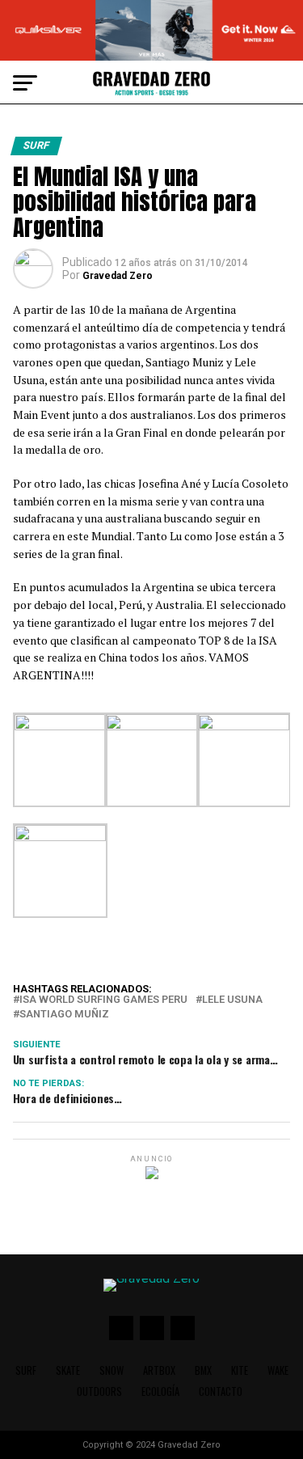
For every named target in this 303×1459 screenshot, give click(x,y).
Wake (277, 1370)
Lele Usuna (232, 1000)
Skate (68, 1370)
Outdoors (99, 1391)
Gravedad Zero (117, 275)
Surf (25, 1370)
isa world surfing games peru (103, 1000)
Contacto (220, 1391)
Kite (239, 1370)
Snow (111, 1370)
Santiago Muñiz (64, 1014)
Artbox (159, 1370)
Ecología (160, 1391)
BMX (203, 1370)
